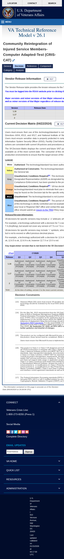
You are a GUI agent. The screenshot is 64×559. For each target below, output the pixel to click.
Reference (32, 66)
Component (45, 66)
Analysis (20, 70)
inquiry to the (44, 210)
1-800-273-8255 (15, 414)
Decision (19, 66)
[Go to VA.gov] (23, 13)
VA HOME (11, 461)
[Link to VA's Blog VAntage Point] (19, 432)
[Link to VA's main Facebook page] (12, 432)
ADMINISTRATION (16, 488)
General (7, 66)
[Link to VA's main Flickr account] (23, 432)
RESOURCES (13, 479)
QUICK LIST (13, 470)
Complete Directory (16, 436)
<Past (10, 253)
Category (8, 70)
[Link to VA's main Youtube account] (27, 432)
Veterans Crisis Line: (17, 410)
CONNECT (12, 402)
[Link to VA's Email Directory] (8, 432)
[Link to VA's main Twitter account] (16, 432)
